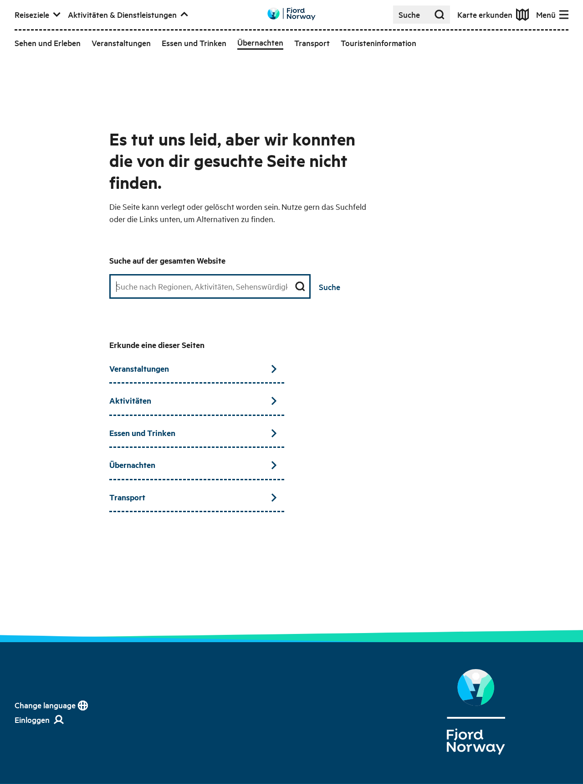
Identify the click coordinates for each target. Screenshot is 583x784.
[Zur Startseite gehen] (291, 14)
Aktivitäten (130, 400)
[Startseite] (476, 712)
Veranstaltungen (139, 368)
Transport (127, 497)
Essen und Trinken (142, 432)
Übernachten (132, 464)
